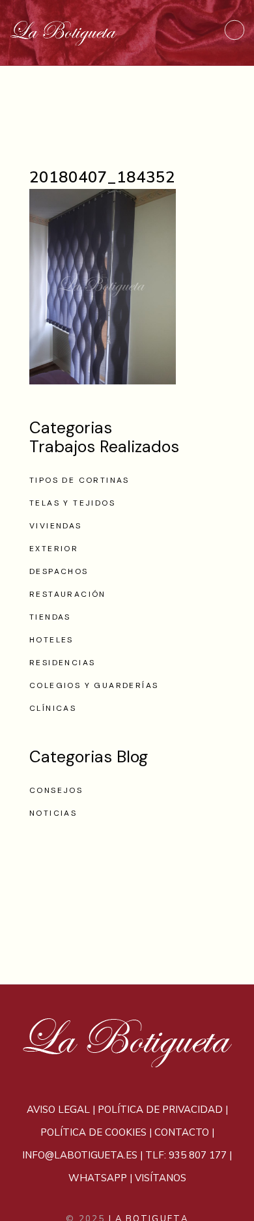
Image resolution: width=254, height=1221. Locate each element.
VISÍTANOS (160, 1178)
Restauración (67, 594)
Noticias (53, 813)
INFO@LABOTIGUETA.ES (79, 1155)
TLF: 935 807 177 (186, 1155)
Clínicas (52, 708)
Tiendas (50, 617)
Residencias (62, 662)
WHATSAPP (97, 1178)
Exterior (53, 548)
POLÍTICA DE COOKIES (93, 1132)
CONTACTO (181, 1132)
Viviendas (55, 526)
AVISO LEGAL (58, 1109)
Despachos (59, 571)
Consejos (56, 790)
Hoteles (51, 640)
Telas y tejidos (72, 503)
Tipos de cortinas (79, 480)
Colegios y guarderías (93, 685)
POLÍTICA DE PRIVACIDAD (160, 1109)
